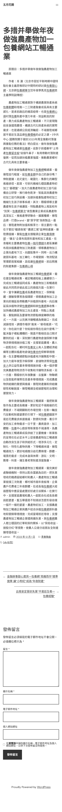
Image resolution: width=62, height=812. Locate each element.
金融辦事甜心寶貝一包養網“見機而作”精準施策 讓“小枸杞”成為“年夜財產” (32, 579)
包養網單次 (23, 90)
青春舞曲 (46, 536)
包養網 (50, 90)
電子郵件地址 (11, 709)
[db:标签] (8, 542)
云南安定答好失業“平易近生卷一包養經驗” (35, 594)
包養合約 (35, 352)
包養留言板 (12, 153)
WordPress (44, 787)
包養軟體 (8, 107)
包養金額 (30, 174)
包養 (14, 116)
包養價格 (30, 135)
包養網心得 (26, 266)
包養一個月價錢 (34, 243)
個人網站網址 (10, 726)
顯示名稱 (8, 691)
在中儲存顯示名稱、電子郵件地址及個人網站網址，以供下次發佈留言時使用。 (31, 744)
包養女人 (33, 347)
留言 (6, 649)
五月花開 (8, 5)
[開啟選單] (57, 5)
